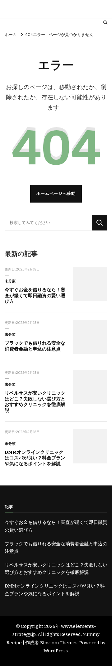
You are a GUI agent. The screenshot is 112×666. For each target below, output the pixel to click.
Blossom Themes (58, 643)
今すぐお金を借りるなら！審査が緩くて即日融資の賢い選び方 (35, 295)
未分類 (10, 281)
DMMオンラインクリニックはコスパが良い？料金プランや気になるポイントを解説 (35, 458)
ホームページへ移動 (56, 193)
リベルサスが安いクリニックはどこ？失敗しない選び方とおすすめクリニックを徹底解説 (35, 401)
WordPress (56, 651)
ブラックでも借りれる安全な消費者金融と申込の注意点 (35, 346)
